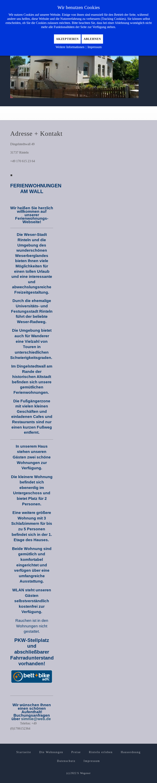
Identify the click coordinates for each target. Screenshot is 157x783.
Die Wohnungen (51, 752)
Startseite (23, 752)
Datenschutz (66, 761)
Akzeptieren (67, 39)
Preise (76, 752)
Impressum (92, 761)
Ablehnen (92, 39)
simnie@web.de (36, 719)
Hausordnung (131, 752)
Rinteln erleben (101, 752)
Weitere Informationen (70, 47)
